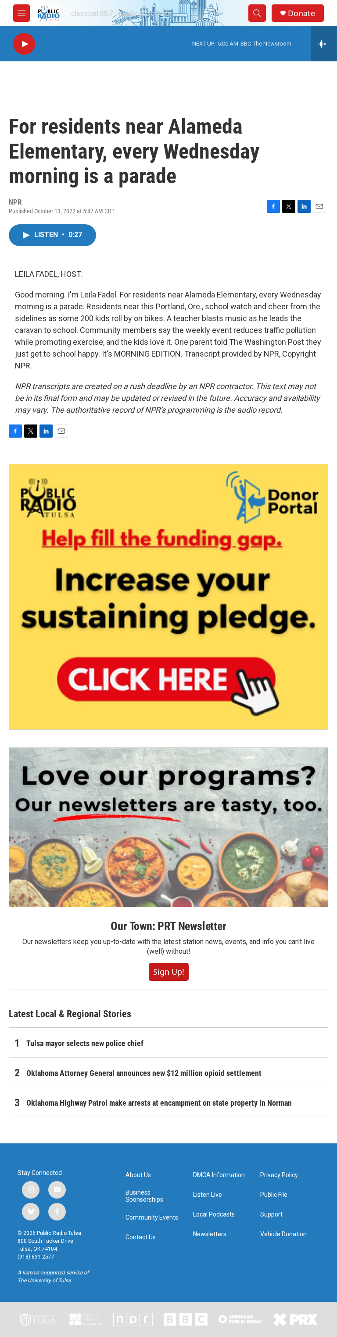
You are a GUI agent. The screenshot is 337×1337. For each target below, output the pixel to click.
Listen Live (207, 1195)
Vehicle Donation (283, 1234)
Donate (301, 13)
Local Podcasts (214, 1214)
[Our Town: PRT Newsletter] (168, 827)
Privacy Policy (279, 1175)
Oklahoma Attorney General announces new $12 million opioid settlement (144, 1073)
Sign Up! (168, 971)
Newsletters (209, 1234)
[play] (24, 44)
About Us (138, 1175)
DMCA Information (219, 1175)
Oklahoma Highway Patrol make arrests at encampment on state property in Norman (159, 1102)
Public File (273, 1195)
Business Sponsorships (144, 1196)
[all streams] (324, 43)
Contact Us (140, 1237)
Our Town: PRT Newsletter (168, 926)
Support (271, 1214)
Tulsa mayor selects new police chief (84, 1043)
